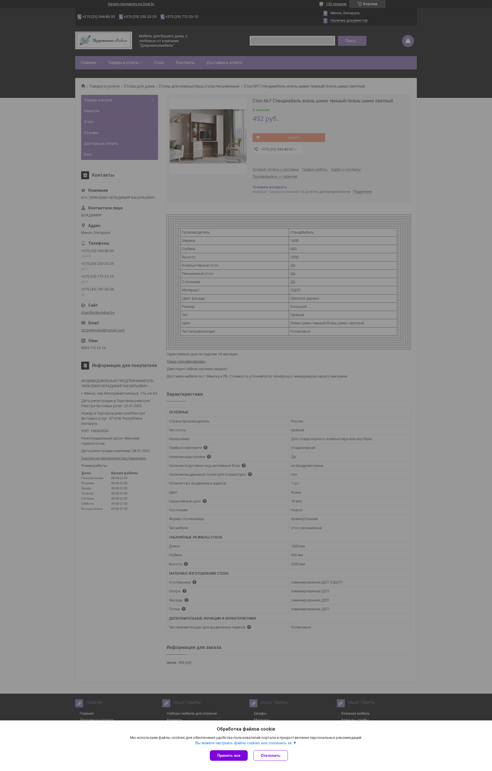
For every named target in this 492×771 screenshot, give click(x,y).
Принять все (228, 755)
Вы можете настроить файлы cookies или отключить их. (244, 743)
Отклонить (270, 755)
